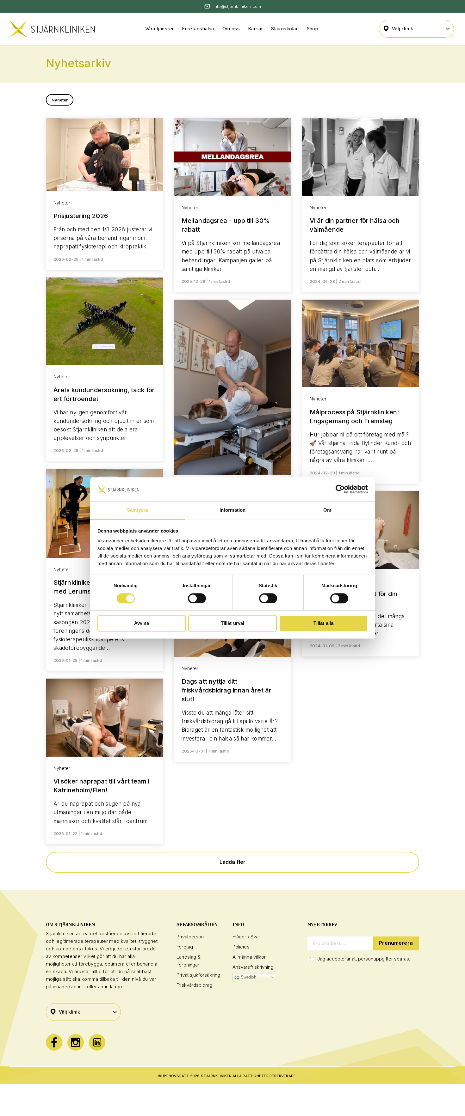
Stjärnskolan (285, 29)
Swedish (248, 977)
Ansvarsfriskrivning (252, 967)
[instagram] (75, 1042)
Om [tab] (327, 510)
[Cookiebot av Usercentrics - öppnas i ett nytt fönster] (340, 489)
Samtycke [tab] (138, 510)
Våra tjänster (159, 29)
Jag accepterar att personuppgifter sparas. (363, 959)
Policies (241, 947)
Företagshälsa (198, 29)
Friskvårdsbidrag (194, 985)
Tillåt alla (323, 623)
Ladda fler (233, 862)
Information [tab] (232, 510)
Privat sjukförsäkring (198, 975)
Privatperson (190, 937)
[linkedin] (97, 1042)
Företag (185, 947)
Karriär (255, 29)
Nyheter (60, 99)
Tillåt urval (233, 623)
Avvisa (141, 623)
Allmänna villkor (249, 957)
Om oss (231, 29)
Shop (313, 29)
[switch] (197, 598)
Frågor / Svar (246, 937)
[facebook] (54, 1042)
